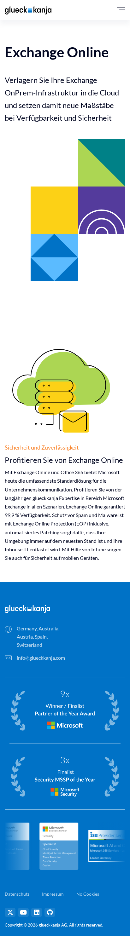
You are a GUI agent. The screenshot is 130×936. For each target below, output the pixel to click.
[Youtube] (23, 912)
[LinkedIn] (36, 912)
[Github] (49, 912)
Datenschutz (17, 894)
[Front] (27, 608)
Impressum (53, 894)
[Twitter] (10, 912)
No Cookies (87, 894)
